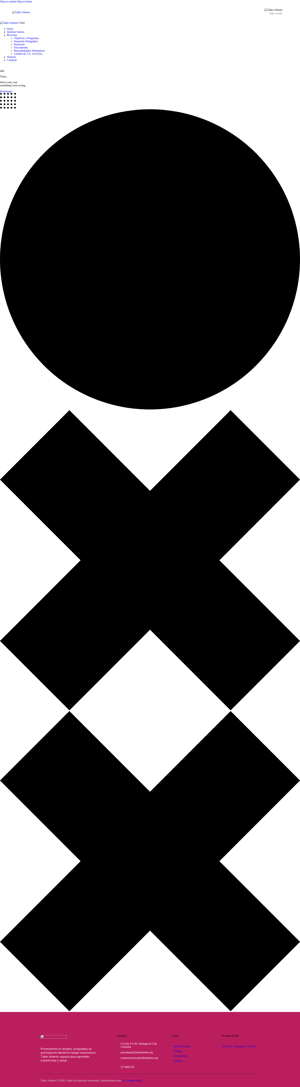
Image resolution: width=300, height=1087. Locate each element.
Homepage (6, 91)
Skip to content (8, 1)
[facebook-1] (2, 65)
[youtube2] (9, 65)
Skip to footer (24, 1)
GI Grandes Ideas (131, 1080)
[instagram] (6, 65)
